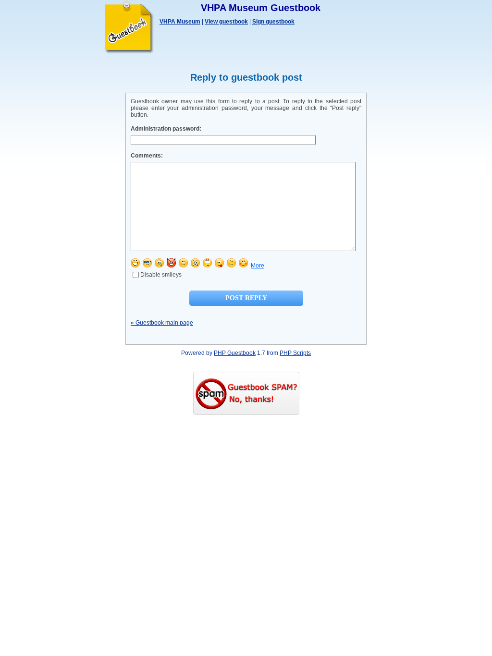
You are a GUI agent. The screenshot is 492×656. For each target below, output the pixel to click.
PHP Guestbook (235, 353)
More (257, 265)
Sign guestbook (273, 21)
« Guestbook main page (162, 322)
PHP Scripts (295, 353)
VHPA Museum (180, 21)
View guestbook (226, 21)
